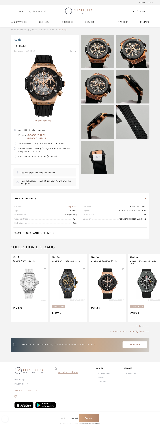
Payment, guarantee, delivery (33, 233)
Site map (18, 390)
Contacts (144, 22)
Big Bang (72, 206)
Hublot (17, 40)
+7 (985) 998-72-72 (36, 135)
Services (89, 22)
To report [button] (89, 418)
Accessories (67, 22)
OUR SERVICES (130, 373)
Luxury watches (19, 22)
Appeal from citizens (68, 372)
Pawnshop (123, 22)
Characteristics (24, 198)
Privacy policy (21, 384)
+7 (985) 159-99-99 (36, 138)
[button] (17, 11)
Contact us (32, 390)
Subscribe (135, 344)
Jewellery (44, 22)
